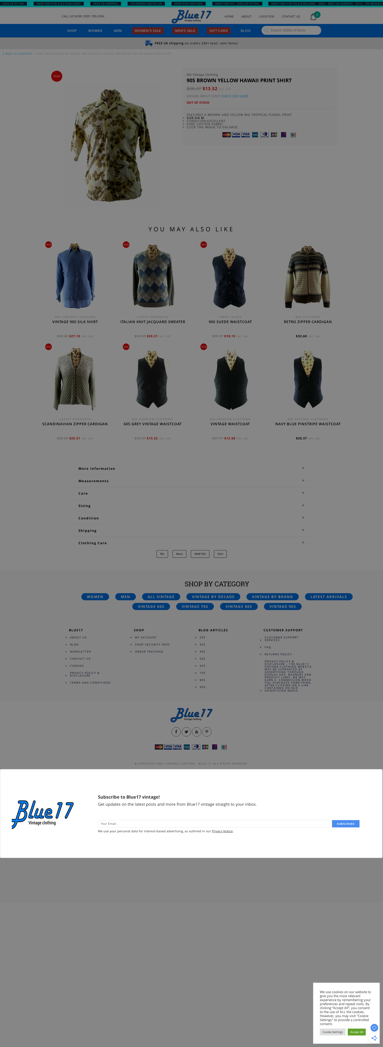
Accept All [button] (356, 1032)
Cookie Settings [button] (332, 1032)
